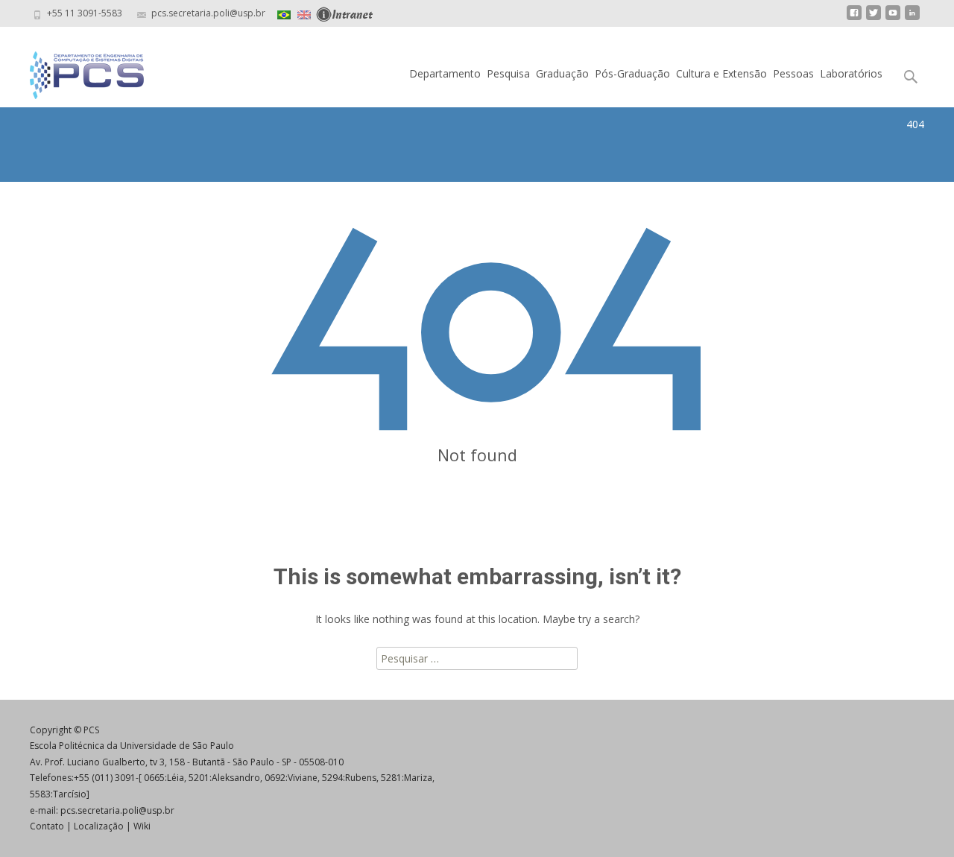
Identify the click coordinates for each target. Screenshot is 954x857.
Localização (99, 826)
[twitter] (873, 18)
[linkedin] (912, 18)
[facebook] (854, 18)
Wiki (142, 826)
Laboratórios (851, 73)
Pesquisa (508, 73)
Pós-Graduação (632, 73)
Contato (47, 826)
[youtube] (892, 18)
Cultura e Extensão (721, 73)
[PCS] (75, 71)
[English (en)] (304, 13)
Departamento (445, 73)
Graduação (562, 73)
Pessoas (793, 73)
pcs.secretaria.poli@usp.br (117, 810)
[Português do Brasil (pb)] (284, 13)
